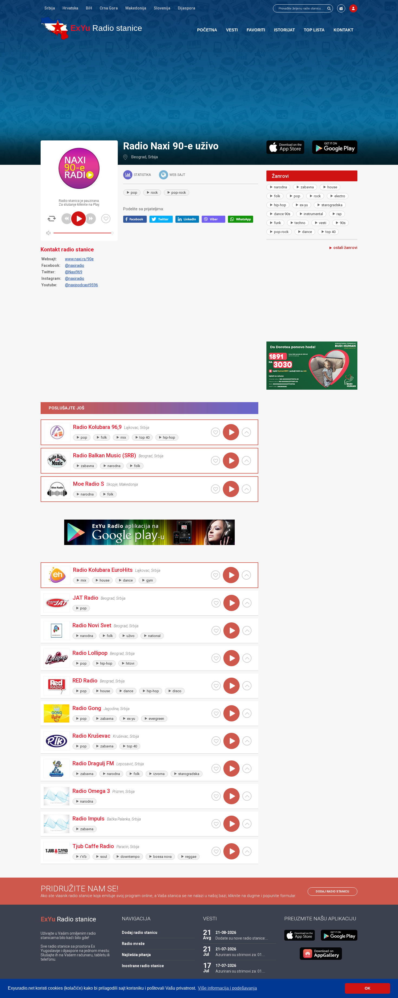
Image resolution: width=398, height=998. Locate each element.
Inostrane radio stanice (143, 966)
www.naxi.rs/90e (79, 259)
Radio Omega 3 (91, 791)
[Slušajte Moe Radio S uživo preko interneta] (231, 489)
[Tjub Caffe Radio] (56, 851)
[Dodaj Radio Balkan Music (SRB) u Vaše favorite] (215, 460)
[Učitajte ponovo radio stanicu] (51, 218)
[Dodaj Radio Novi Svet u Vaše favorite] (216, 630)
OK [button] (367, 988)
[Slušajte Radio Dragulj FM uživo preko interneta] (231, 768)
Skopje (112, 484)
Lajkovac (131, 427)
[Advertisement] (199, 90)
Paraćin (122, 847)
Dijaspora (186, 8)
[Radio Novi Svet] (56, 630)
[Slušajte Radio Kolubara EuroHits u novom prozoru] (246, 575)
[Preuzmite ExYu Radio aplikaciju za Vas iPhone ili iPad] (285, 147)
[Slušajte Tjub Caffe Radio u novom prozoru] (247, 851)
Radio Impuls (89, 818)
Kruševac (120, 736)
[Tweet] (162, 221)
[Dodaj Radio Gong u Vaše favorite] (216, 713)
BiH (89, 8)
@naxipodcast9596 (81, 285)
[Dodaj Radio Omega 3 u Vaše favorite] (216, 796)
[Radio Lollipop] (56, 658)
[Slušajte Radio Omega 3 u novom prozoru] (247, 796)
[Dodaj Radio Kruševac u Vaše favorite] (216, 741)
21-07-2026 (226, 949)
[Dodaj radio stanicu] (341, 8)
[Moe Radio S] (57, 489)
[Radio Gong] (56, 713)
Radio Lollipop (90, 653)
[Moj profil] (353, 8)
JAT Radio (85, 598)
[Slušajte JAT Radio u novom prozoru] (247, 603)
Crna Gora (109, 8)
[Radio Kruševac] (56, 741)
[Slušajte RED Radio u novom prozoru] (247, 685)
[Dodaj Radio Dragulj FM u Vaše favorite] (216, 768)
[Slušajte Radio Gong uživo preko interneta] (231, 713)
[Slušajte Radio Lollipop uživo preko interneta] (231, 658)
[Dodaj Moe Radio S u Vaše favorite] (215, 489)
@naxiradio (74, 265)
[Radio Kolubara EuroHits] (57, 575)
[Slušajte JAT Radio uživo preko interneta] (231, 603)
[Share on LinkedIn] (188, 221)
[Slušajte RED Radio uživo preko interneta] (231, 686)
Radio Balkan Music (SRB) (104, 455)
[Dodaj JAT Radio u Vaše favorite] (216, 603)
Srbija (49, 8)
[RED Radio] (56, 685)
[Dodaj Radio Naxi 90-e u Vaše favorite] (105, 218)
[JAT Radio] (56, 603)
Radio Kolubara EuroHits (103, 570)
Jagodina (111, 709)
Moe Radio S (88, 484)
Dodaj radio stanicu (332, 891)
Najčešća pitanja (136, 955)
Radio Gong (87, 708)
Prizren (118, 791)
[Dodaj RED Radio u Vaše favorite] (216, 685)
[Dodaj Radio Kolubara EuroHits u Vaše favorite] (215, 575)
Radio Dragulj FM (93, 763)
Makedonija (135, 8)
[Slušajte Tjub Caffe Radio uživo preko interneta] (231, 851)
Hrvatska (70, 8)
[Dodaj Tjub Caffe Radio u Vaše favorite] (216, 851)
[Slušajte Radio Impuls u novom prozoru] (247, 823)
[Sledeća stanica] (90, 218)
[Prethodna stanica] (66, 218)
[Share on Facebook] (136, 221)
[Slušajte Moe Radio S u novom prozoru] (246, 489)
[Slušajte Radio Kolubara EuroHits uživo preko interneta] (231, 575)
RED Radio (85, 680)
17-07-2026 (226, 965)
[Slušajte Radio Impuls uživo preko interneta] (231, 824)
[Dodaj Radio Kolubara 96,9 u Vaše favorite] (215, 432)
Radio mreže (133, 943)
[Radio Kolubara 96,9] (57, 432)
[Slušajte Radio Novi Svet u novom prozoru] (247, 630)
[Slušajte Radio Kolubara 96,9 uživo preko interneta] (231, 432)
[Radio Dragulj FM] (56, 768)
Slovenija (162, 8)
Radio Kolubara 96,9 (97, 427)
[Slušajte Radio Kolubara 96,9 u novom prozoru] (246, 432)
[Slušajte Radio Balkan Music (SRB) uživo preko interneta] (231, 460)
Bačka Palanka (118, 819)
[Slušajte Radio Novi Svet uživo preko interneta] (231, 630)
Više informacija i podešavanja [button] (227, 988)
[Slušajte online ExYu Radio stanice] (54, 28)
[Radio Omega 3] (56, 796)
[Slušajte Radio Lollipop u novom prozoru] (247, 658)
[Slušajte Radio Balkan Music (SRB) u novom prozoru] (246, 460)
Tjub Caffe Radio (93, 846)
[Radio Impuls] (56, 823)
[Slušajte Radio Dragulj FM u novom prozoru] (247, 768)
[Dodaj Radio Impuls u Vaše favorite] (216, 823)
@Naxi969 (73, 272)
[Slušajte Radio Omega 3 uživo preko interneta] (231, 796)
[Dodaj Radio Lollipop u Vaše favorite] (216, 658)
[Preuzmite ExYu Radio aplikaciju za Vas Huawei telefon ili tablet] (321, 953)
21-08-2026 (226, 932)
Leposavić (124, 764)
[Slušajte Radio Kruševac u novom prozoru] (247, 741)
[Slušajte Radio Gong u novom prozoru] (247, 713)
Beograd (138, 157)
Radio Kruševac (91, 736)
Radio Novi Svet (92, 625)
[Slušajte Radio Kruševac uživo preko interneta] (231, 741)
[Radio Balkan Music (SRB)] (57, 460)
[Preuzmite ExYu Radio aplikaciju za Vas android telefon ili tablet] (334, 147)
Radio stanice (106, 28)
